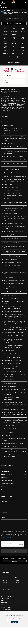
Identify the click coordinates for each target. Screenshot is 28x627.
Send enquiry (14, 551)
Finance (17, 580)
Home (17, 577)
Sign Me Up (14, 561)
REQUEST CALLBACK (15, 23)
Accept (14, 622)
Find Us (17, 582)
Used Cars (5, 577)
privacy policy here (6, 537)
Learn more (17, 620)
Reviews (4, 582)
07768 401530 (7, 609)
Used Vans (5, 580)
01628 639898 (7, 607)
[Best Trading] (14, 2)
